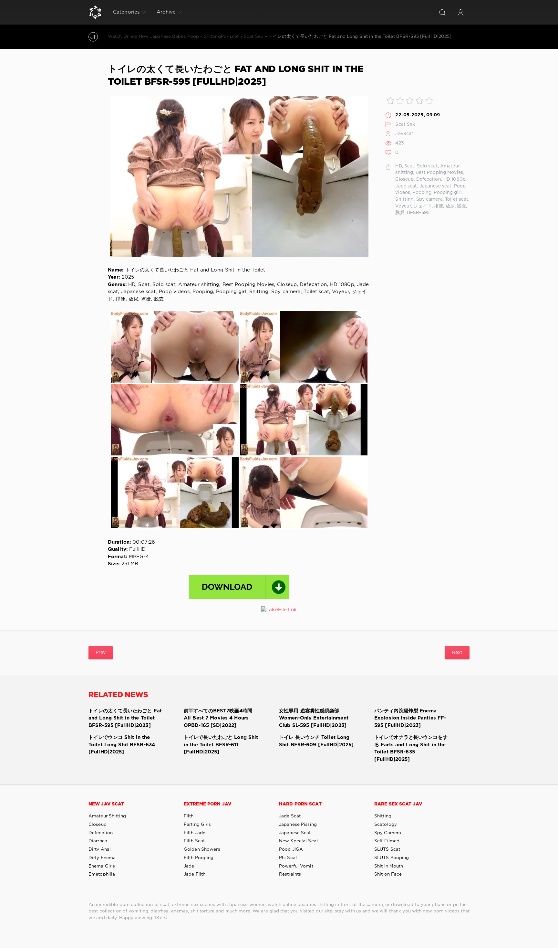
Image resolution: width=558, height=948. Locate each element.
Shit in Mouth (388, 866)
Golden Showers (202, 849)
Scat (409, 166)
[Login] (460, 12)
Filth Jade (194, 833)
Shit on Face (388, 874)
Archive (166, 12)
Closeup (404, 179)
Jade (189, 866)
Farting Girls (197, 824)
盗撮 (461, 206)
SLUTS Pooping (391, 858)
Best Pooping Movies (439, 173)
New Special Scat (298, 841)
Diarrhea (97, 841)
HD (398, 166)
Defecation (428, 179)
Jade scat (406, 186)
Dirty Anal (99, 849)
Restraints (290, 874)
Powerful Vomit (296, 866)
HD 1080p (454, 179)
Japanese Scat (295, 833)
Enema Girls (101, 866)
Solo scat (427, 166)
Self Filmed (386, 841)
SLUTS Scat (387, 849)
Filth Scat (194, 841)
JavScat (404, 134)
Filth (189, 816)
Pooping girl (447, 193)
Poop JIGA (291, 849)
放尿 (450, 206)
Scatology (385, 824)
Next (457, 653)
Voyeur (403, 206)
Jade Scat (290, 816)
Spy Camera (387, 833)
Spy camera (429, 199)
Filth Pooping (199, 858)
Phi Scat (288, 858)
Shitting (404, 199)
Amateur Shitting (107, 816)
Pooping (421, 193)
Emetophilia (101, 874)
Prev (101, 653)
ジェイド (422, 206)
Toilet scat (456, 199)
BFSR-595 (418, 213)
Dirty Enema (102, 858)
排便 (438, 206)
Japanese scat (435, 186)
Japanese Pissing (298, 824)
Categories (126, 12)
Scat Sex (405, 124)
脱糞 (399, 213)
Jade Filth (194, 874)
